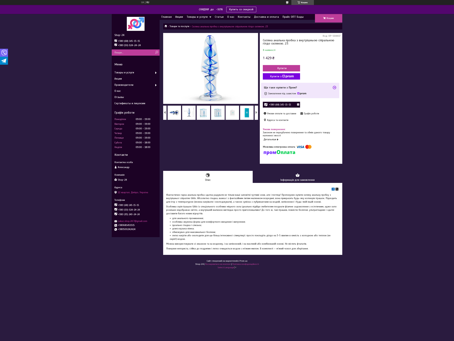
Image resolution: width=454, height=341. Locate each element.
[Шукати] (156, 52)
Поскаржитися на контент (218, 264)
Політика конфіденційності (245, 264)
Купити (282, 68)
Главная (166, 17)
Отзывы (119, 97)
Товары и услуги (197, 17)
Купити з (275, 76)
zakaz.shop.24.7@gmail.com (132, 221)
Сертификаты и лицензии (129, 103)
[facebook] (333, 189)
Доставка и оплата (266, 17)
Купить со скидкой (241, 9)
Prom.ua (243, 261)
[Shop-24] (135, 24)
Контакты (244, 17)
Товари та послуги (179, 26)
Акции (179, 17)
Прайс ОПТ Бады (293, 17)
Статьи (219, 17)
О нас (230, 17)
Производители (123, 84)
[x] (337, 189)
